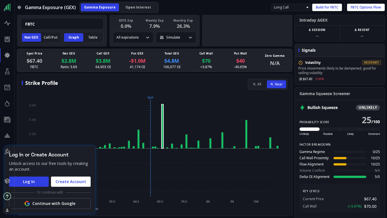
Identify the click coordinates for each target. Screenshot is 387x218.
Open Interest (138, 7)
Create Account (71, 181)
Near (279, 84)
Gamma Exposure (100, 7)
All (259, 84)
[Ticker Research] (7, 71)
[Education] (7, 181)
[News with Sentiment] (7, 120)
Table (92, 37)
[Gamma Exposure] (7, 55)
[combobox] (62, 24)
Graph (74, 37)
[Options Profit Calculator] (7, 39)
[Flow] (7, 23)
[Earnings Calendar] (7, 88)
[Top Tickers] (7, 103)
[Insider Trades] (7, 135)
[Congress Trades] (7, 152)
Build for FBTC (327, 7)
